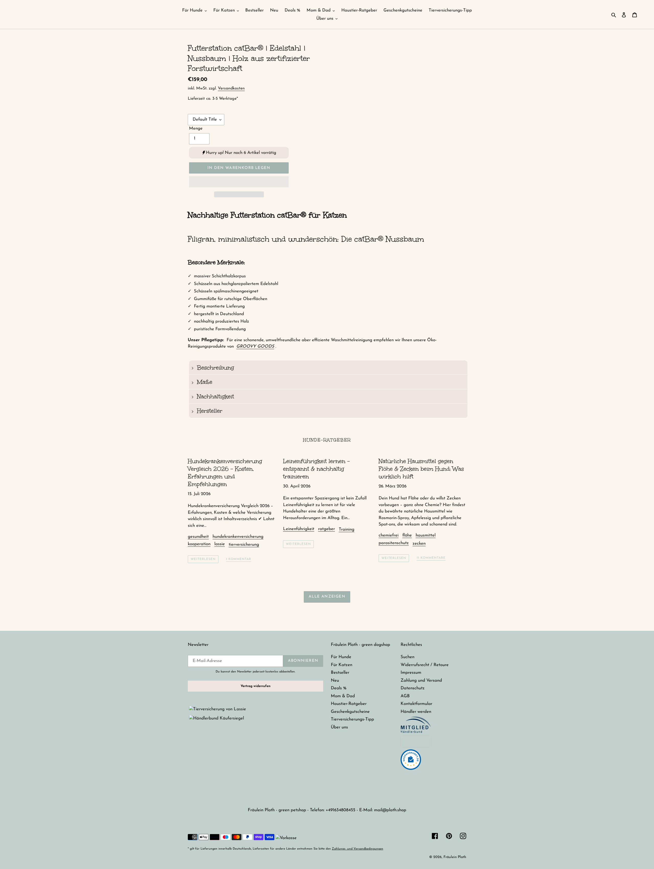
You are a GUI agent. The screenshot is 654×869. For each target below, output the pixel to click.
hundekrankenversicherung (238, 536)
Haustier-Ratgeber (349, 704)
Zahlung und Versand (421, 680)
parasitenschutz (394, 543)
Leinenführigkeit (298, 529)
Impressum (411, 672)
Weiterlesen (203, 559)
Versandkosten (231, 88)
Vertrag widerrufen (256, 686)
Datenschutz (413, 688)
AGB (405, 696)
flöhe (407, 535)
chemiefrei (389, 535)
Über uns (339, 727)
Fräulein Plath (454, 857)
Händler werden (416, 712)
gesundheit (198, 536)
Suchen (407, 657)
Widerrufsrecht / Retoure (425, 665)
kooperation (199, 544)
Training (346, 529)
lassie (219, 544)
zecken (419, 543)
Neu (335, 680)
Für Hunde (341, 657)
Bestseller (340, 672)
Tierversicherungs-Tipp (352, 719)
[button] (239, 181)
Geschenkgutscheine (350, 712)
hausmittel (426, 535)
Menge (196, 128)
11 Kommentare (431, 557)
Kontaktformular (416, 704)
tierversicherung (244, 544)
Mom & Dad (343, 696)
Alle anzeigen (327, 597)
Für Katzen (341, 665)
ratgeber (326, 529)
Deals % (338, 688)
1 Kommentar (238, 559)
